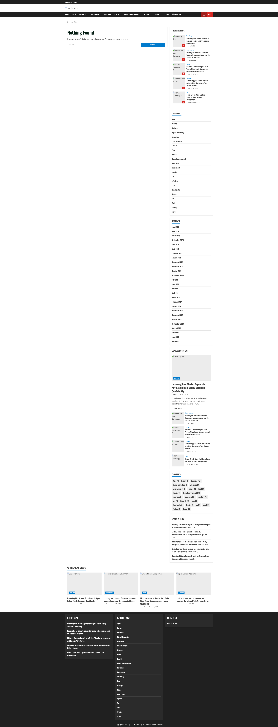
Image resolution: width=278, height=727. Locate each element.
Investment (95, 14)
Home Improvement (131, 14)
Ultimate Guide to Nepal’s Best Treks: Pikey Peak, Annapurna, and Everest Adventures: (179, 69)
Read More (178, 408)
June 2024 (175, 284)
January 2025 (176, 257)
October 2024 (176, 271)
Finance (174, 145)
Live (209, 14)
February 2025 (177, 253)
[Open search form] (199, 14)
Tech (157, 14)
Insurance (175, 163)
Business (82, 14)
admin (175, 395)
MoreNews (146, 724)
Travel (166, 14)
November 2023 (177, 315)
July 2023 (175, 332)
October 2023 (176, 319)
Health (116, 14)
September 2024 (178, 275)
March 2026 (176, 235)
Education (107, 14)
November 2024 (177, 266)
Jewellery (175, 172)
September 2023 (178, 323)
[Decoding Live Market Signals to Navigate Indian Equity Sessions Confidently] (191, 368)
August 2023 (176, 328)
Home (67, 14)
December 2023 (177, 310)
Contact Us (176, 14)
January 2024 (176, 306)
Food (173, 150)
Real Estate (190, 50)
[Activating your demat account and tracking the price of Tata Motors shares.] (193, 584)
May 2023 (175, 341)
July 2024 (175, 279)
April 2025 (175, 249)
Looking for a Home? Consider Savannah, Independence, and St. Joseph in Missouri (179, 55)
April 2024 (175, 293)
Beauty (174, 123)
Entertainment (177, 141)
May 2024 (175, 288)
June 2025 (175, 244)
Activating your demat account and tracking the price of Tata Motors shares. (179, 83)
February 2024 (177, 301)
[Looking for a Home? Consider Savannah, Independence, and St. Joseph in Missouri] (121, 584)
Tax (173, 198)
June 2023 (175, 337)
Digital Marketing (178, 132)
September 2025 (178, 240)
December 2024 (177, 262)
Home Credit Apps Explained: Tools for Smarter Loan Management (179, 97)
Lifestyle (147, 14)
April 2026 (175, 231)
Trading (189, 36)
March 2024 (176, 297)
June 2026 (175, 226)
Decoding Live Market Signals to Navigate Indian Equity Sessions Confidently (179, 41)
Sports (174, 194)
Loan (173, 185)
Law (173, 176)
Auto (74, 14)
